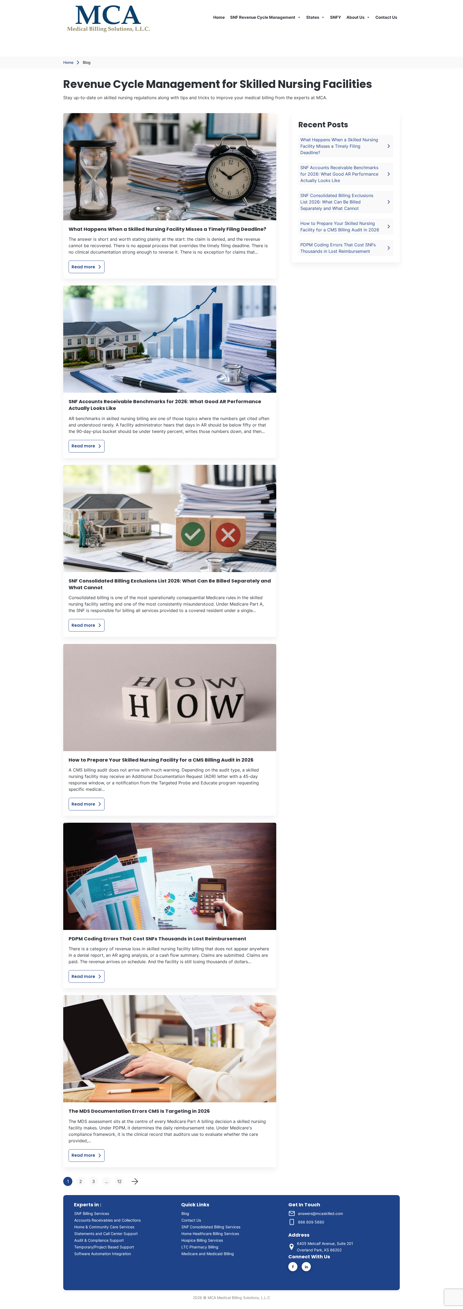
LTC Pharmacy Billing (199, 1247)
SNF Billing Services (91, 1213)
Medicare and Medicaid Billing (207, 1253)
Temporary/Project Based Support (104, 1247)
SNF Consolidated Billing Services (210, 1227)
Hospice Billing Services (202, 1240)
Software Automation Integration (102, 1253)
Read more (83, 267)
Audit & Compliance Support (99, 1240)
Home (219, 17)
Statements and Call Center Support (106, 1233)
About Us (355, 17)
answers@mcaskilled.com (320, 1213)
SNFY (335, 17)
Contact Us (386, 17)
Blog (185, 1213)
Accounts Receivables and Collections (108, 1220)
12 (119, 1181)
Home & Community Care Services (104, 1227)
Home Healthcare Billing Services (210, 1233)
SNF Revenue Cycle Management (262, 17)
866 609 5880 (311, 1222)
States (312, 17)
